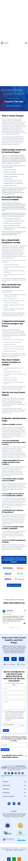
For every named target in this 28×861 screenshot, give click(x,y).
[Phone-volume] (22, 773)
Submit (6, 730)
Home (2, 89)
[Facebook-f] (9, 773)
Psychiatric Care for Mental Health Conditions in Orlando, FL (11, 90)
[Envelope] (19, 773)
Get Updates (5, 749)
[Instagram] (12, 773)
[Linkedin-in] (5, 773)
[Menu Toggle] (26, 43)
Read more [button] (5, 623)
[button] (8, 94)
